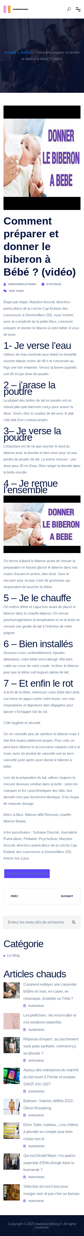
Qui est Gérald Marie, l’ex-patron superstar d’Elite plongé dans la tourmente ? (49, 1163)
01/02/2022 (36, 1005)
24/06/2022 (36, 1029)
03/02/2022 (36, 1091)
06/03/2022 (36, 1177)
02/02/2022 (36, 1146)
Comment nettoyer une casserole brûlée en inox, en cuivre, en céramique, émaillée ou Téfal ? (50, 991)
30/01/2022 (36, 1060)
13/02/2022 (36, 1201)
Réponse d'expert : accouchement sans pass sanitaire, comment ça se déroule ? (50, 1046)
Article (25, 52)
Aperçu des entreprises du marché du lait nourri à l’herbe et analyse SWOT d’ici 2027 (51, 1077)
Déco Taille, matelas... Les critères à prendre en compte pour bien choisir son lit (50, 1132)
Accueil (10, 52)
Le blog (13, 955)
